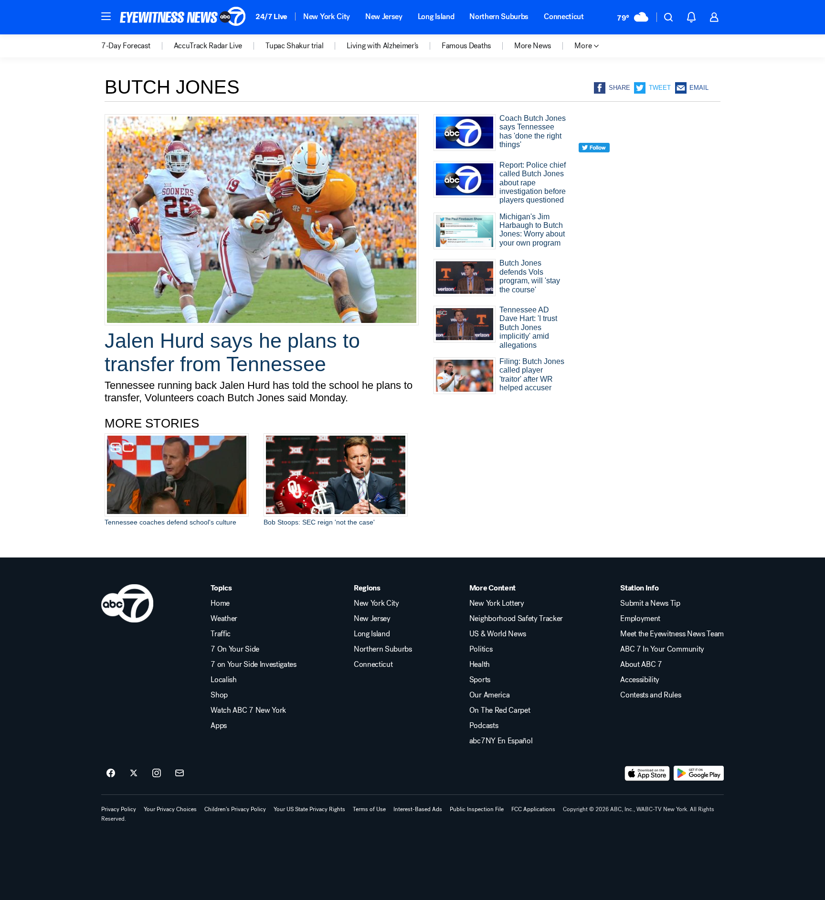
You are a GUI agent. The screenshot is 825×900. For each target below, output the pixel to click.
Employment (640, 618)
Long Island (436, 16)
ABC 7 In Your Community (662, 649)
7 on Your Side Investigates (253, 664)
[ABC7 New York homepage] (183, 17)
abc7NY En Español (501, 741)
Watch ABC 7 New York (248, 710)
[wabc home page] (127, 603)
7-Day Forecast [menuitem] (125, 46)
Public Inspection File (477, 809)
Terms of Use (369, 809)
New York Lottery (496, 603)
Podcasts (483, 725)
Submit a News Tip (650, 603)
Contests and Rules (650, 695)
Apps (219, 725)
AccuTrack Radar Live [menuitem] (208, 46)
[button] (106, 16)
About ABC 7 (641, 664)
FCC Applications (533, 809)
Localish (223, 680)
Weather (224, 618)
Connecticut (563, 16)
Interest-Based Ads (417, 809)
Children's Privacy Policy (235, 809)
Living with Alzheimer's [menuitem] (382, 46)
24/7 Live (271, 16)
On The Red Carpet (499, 710)
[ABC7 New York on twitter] (133, 773)
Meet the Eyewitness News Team (672, 634)
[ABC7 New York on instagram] (156, 773)
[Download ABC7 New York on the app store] (647, 773)
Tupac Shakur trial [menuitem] (294, 46)
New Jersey (383, 16)
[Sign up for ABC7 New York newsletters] (179, 773)
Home (220, 603)
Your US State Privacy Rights (309, 809)
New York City (326, 16)
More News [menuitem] (532, 46)
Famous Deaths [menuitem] (466, 46)
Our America (489, 695)
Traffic (221, 634)
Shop (219, 695)
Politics (480, 649)
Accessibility (639, 680)
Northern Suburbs (499, 16)
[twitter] (594, 165)
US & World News (497, 634)
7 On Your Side (235, 649)
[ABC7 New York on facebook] (110, 773)
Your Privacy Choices (170, 809)
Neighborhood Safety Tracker (516, 618)
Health (479, 664)
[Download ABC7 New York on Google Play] (699, 773)
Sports (479, 680)
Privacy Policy (118, 809)
